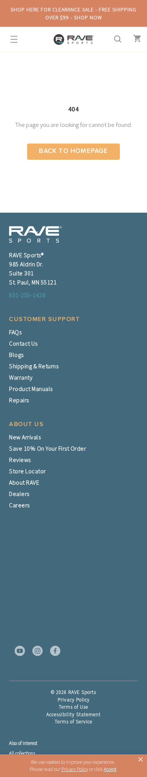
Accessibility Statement (73, 714)
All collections (22, 753)
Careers (19, 505)
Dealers (19, 493)
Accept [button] (110, 769)
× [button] (141, 759)
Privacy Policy (74, 700)
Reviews (20, 459)
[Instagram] (35, 651)
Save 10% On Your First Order (47, 448)
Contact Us (23, 343)
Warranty (20, 377)
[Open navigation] (11, 39)
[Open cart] (135, 39)
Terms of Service (73, 721)
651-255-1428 (27, 295)
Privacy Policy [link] (74, 769)
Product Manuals (31, 388)
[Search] (115, 39)
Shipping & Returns (33, 366)
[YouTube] (17, 651)
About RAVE (24, 482)
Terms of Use (73, 707)
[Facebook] (52, 651)
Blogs (16, 354)
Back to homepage (73, 151)
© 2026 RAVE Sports (73, 692)
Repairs (19, 400)
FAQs (15, 332)
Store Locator (27, 471)
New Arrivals (25, 437)
